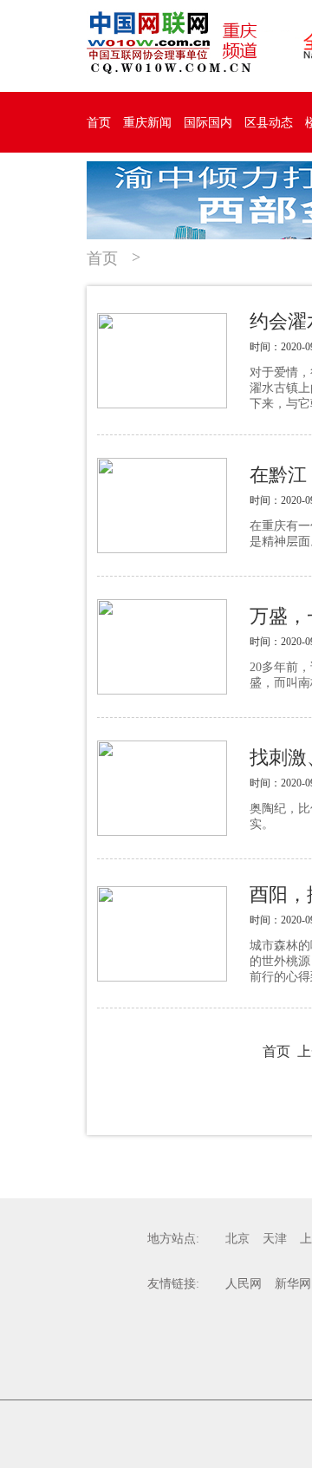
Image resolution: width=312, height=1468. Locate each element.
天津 (275, 1238)
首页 (99, 122)
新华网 (293, 1283)
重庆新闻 (147, 122)
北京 (237, 1238)
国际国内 (208, 122)
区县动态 (268, 122)
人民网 (243, 1283)
